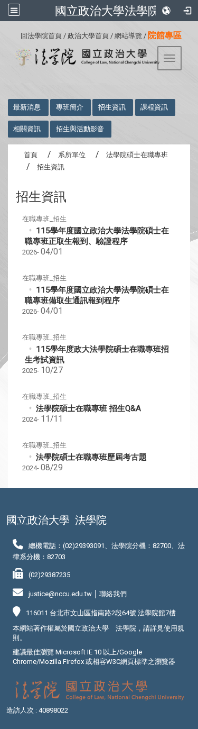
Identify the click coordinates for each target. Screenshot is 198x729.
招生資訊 (112, 107)
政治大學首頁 (88, 36)
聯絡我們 (113, 594)
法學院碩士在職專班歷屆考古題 (91, 457)
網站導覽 (128, 36)
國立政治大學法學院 (107, 10)
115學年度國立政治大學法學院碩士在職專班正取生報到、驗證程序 (97, 236)
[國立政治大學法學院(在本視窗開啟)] (83, 57)
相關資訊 (27, 129)
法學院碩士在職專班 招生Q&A (88, 408)
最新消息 (27, 107)
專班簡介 (69, 107)
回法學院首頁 (41, 36)
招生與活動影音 (80, 129)
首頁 (30, 155)
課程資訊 (154, 107)
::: (16, 34)
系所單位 (72, 155)
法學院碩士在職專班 (137, 155)
